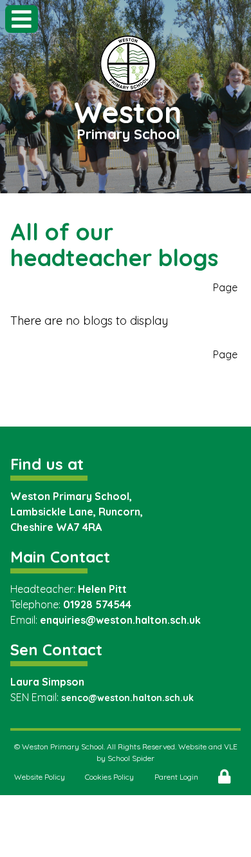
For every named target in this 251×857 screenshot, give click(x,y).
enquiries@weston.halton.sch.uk (120, 619)
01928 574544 (97, 604)
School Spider (130, 758)
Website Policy (39, 777)
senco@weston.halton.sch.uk (127, 698)
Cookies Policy (109, 777)
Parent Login (176, 777)
